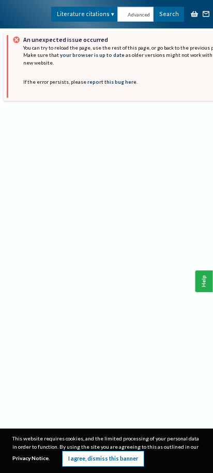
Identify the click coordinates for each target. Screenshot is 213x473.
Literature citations (83, 13)
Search (169, 13)
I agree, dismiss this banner (103, 458)
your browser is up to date (92, 55)
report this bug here (111, 82)
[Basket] (194, 14)
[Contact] (206, 14)
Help (204, 281)
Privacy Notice (30, 458)
